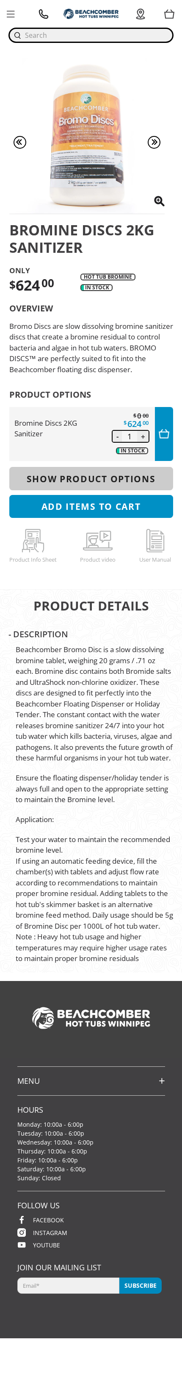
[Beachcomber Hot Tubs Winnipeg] (91, 13)
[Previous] (20, 142)
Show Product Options (91, 478)
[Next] (154, 142)
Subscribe (140, 1285)
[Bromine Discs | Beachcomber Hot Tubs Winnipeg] (87, 136)
